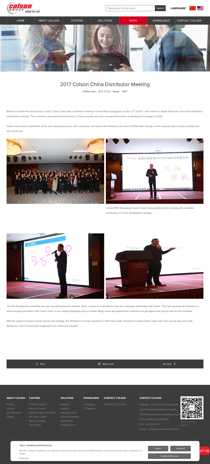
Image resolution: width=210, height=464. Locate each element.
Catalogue (89, 404)
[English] (200, 8)
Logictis (65, 408)
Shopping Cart (68, 424)
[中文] (192, 8)
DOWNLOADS (161, 20)
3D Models (89, 408)
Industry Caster (37, 408)
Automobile (67, 420)
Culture (10, 408)
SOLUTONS (105, 20)
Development (14, 412)
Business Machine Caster (42, 412)
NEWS (133, 20)
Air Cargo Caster (38, 416)
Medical (65, 404)
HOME (21, 20)
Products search (38, 404)
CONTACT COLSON (189, 20)
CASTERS (77, 20)
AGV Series (35, 424)
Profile (10, 404)
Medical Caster (37, 420)
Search (160, 8)
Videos (10, 416)
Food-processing (70, 416)
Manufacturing (68, 412)
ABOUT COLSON (48, 20)
